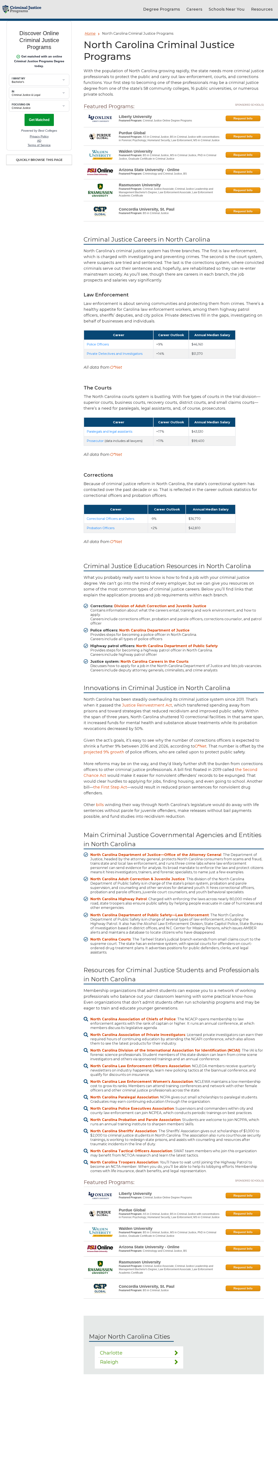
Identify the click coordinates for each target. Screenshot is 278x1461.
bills (100, 804)
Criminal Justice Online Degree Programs (167, 120)
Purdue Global (132, 133)
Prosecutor (95, 441)
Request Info (243, 118)
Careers (194, 9)
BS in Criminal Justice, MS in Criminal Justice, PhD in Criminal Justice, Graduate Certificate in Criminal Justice (167, 157)
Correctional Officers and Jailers (110, 519)
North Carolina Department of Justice (154, 630)
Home (90, 33)
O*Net (116, 367)
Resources (262, 9)
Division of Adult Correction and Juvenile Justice (160, 606)
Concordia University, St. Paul (146, 209)
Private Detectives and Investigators (114, 354)
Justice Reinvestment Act (147, 705)
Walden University (135, 151)
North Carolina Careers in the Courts (155, 661)
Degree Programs (161, 9)
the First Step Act (110, 787)
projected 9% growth (104, 752)
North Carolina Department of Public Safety (177, 646)
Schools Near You (227, 9)
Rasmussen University (140, 185)
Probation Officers (100, 528)
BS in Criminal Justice (156, 213)
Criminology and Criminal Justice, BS (165, 173)
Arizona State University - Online (149, 170)
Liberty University (135, 117)
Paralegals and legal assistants (109, 432)
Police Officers (98, 344)
